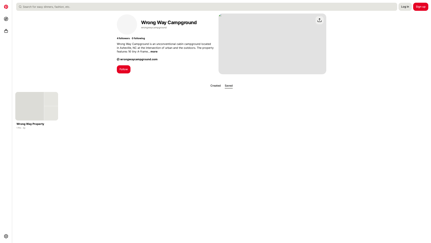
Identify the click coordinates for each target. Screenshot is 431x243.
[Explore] (6, 19)
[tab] (215, 86)
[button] (123, 38)
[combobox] (208, 7)
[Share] (320, 20)
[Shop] (6, 31)
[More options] (6, 236)
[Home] (6, 7)
